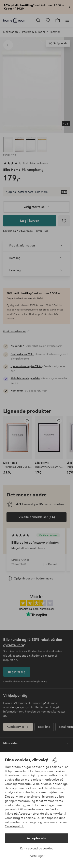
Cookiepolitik (14, 826)
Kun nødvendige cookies (36, 848)
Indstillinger (36, 856)
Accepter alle (36, 838)
